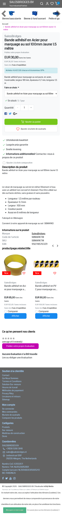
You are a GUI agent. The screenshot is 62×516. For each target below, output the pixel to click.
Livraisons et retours (11, 396)
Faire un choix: (11, 87)
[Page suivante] (57, 245)
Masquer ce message (14, 510)
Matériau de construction (13, 433)
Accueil (5, 24)
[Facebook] (5, 113)
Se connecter (8, 408)
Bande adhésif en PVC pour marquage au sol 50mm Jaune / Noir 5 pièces (46, 287)
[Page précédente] (53, 245)
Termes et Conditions (11, 381)
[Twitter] (10, 113)
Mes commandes (9, 411)
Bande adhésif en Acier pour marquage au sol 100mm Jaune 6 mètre (15, 287)
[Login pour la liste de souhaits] (24, 273)
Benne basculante (11, 18)
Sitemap (6, 399)
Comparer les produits (12, 417)
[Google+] (15, 113)
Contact (5, 375)
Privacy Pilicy (8, 393)
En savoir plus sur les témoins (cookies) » (43, 510)
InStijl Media (48, 486)
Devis (4, 436)
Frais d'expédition (19, 65)
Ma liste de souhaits (11, 414)
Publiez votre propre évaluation (16, 52)
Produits (6, 427)
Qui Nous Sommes (10, 378)
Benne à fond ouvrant (35, 18)
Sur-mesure (7, 430)
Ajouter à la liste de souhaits (33, 128)
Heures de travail (9, 387)
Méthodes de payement (13, 390)
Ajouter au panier (33, 121)
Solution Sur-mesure (11, 384)
